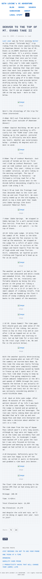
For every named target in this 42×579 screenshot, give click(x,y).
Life (5, 539)
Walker (35, 41)
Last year (7, 41)
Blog (12, 7)
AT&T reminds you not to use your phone (21, 551)
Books (21, 7)
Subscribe (15, 11)
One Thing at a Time (12, 555)
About (27, 11)
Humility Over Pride (12, 561)
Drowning (6, 558)
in (16, 530)
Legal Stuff (16, 15)
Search (32, 7)
